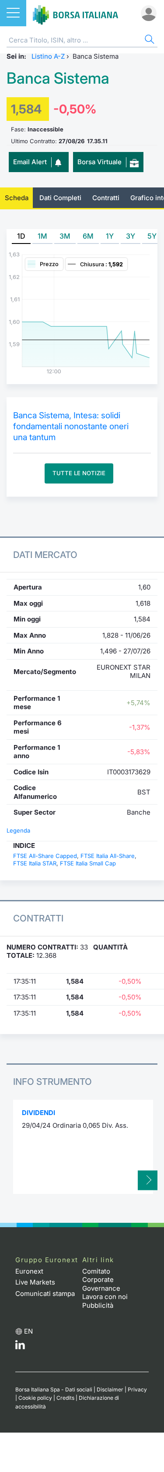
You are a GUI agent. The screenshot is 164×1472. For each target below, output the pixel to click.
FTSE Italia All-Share (107, 855)
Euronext (29, 1271)
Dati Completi (60, 198)
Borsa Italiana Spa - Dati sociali (53, 1389)
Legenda (18, 830)
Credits (65, 1397)
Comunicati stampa (45, 1293)
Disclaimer (110, 1389)
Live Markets (35, 1282)
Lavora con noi (105, 1296)
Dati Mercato (45, 554)
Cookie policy (35, 1397)
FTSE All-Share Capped (45, 855)
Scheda (16, 198)
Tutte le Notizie (78, 473)
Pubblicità (97, 1305)
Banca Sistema (58, 78)
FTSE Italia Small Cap (88, 863)
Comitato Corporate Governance (101, 1279)
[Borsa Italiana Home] (75, 13)
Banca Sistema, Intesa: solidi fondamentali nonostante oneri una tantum (71, 426)
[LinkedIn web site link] (20, 1347)
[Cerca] (148, 40)
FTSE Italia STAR (34, 863)
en (28, 1331)
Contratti (105, 198)
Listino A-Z (48, 56)
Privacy (137, 1389)
